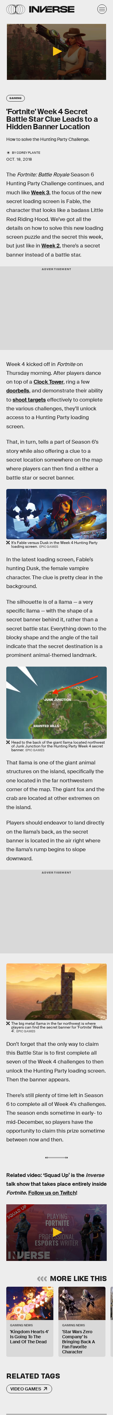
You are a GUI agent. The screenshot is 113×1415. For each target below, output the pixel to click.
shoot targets (29, 400)
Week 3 (40, 192)
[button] (56, 51)
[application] (56, 52)
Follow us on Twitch (52, 1193)
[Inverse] (51, 9)
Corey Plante (28, 153)
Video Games (25, 1389)
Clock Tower (48, 382)
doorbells (17, 390)
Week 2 (50, 245)
